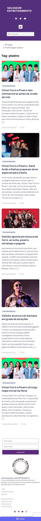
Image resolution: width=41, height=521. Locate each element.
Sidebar (22, 519)
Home (10, 44)
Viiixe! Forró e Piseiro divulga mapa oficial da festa (19, 389)
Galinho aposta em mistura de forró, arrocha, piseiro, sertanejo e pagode (20, 240)
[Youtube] (22, 511)
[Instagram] (26, 511)
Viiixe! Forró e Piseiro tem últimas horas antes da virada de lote (19, 94)
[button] (20, 27)
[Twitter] (18, 511)
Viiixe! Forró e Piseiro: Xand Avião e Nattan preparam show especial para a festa (20, 169)
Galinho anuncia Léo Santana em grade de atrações (19, 317)
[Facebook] (15, 511)
